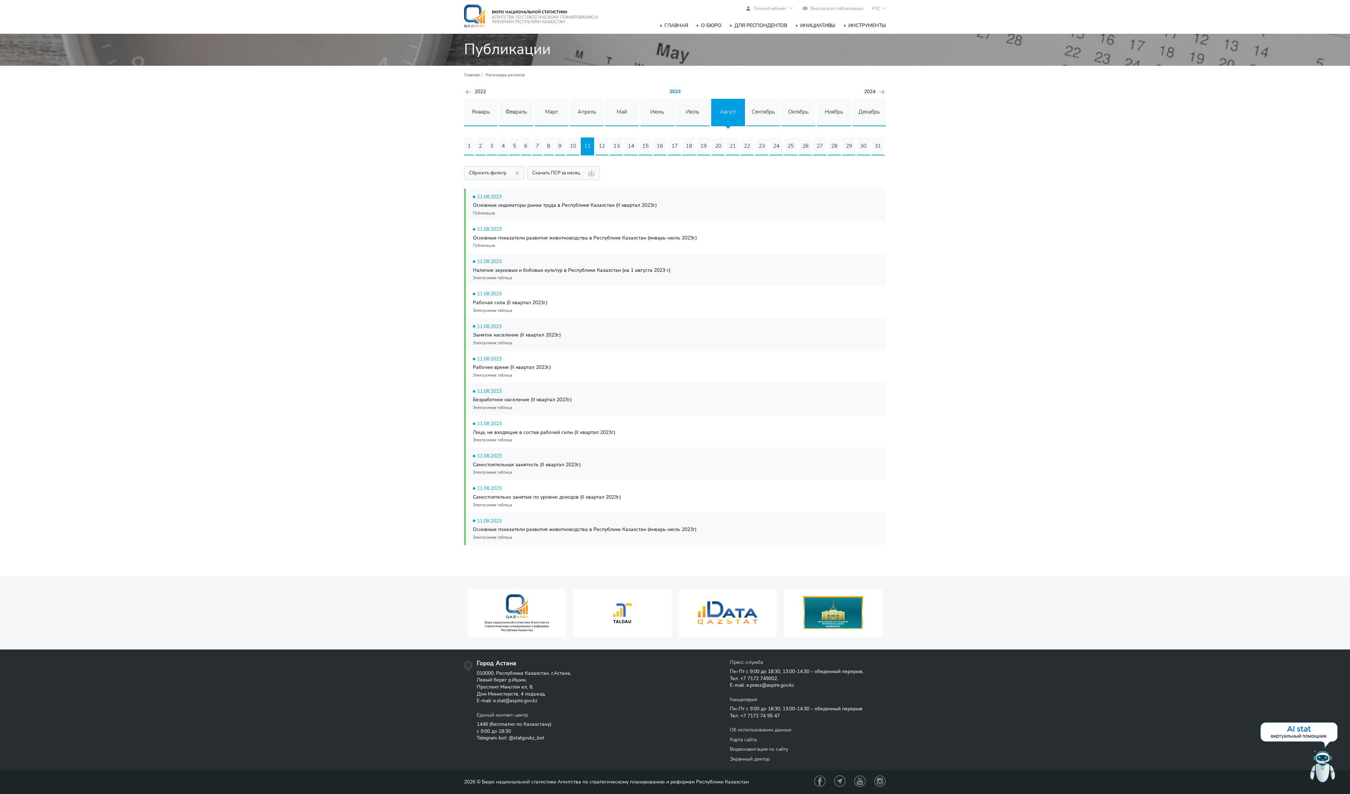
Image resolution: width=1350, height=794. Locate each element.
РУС (876, 8)
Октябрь (798, 111)
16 (660, 145)
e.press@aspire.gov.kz (770, 685)
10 (573, 145)
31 (878, 145)
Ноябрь (834, 111)
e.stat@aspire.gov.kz (515, 700)
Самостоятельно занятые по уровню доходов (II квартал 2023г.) (547, 497)
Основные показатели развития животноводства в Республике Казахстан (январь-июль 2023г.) (585, 238)
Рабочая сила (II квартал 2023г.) (510, 302)
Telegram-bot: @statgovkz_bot (510, 738)
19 (703, 145)
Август (728, 111)
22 (747, 145)
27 (820, 145)
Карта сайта (743, 739)
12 (602, 145)
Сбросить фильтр (488, 173)
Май (622, 111)
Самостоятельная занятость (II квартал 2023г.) (527, 464)
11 (587, 145)
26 (805, 145)
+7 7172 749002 (758, 678)
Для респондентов (760, 25)
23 (762, 145)
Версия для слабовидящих (837, 8)
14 (631, 145)
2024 (869, 92)
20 (718, 145)
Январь (481, 111)
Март (551, 111)
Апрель (587, 111)
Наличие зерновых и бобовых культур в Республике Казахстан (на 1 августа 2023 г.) (571, 270)
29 (849, 145)
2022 (480, 92)
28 (834, 145)
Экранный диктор (750, 759)
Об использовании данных (760, 729)
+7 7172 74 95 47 (760, 715)
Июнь (657, 111)
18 (689, 145)
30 (863, 145)
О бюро (711, 25)
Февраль (516, 111)
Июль (692, 111)
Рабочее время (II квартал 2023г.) (512, 367)
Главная (676, 25)
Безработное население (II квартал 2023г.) (522, 399)
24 (776, 145)
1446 (482, 724)
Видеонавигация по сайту (759, 749)
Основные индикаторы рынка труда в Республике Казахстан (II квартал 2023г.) (565, 205)
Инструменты (867, 25)
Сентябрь (763, 111)
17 (674, 145)
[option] (517, 613)
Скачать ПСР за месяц (556, 173)
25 (791, 145)
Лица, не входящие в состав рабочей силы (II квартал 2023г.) (544, 432)
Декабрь (869, 111)
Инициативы (817, 25)
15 (645, 145)
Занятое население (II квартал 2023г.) (517, 335)
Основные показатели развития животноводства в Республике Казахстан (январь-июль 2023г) (584, 529)
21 (732, 145)
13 (616, 145)
